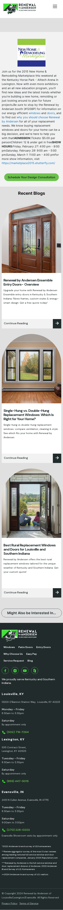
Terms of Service (28, 903)
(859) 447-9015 (18, 781)
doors (51, 113)
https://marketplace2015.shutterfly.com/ (28, 163)
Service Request (14, 660)
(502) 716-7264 (18, 732)
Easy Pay (31, 653)
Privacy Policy (10, 903)
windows (34, 113)
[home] (19, 9)
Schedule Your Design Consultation (31, 177)
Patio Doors (25, 647)
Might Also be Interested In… (31, 613)
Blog (30, 660)
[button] (56, 9)
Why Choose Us (13, 653)
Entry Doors (43, 647)
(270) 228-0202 (18, 830)
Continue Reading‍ (16, 323)
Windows (9, 647)
